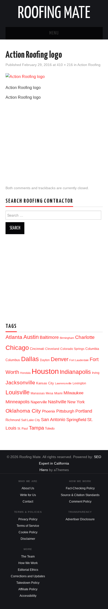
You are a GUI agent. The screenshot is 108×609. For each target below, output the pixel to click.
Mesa (49, 393)
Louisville (18, 392)
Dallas (30, 358)
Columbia (92, 349)
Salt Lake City (30, 420)
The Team (28, 556)
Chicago (17, 347)
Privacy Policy (27, 519)
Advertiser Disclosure (80, 519)
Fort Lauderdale (79, 360)
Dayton (45, 360)
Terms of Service (28, 526)
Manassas (38, 393)
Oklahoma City (23, 411)
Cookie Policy (28, 532)
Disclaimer (28, 539)
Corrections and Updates (28, 576)
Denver (59, 359)
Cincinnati (37, 349)
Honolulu (25, 372)
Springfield (76, 419)
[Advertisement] (54, 139)
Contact (28, 501)
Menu (54, 33)
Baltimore (49, 337)
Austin (31, 337)
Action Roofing (88, 65)
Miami (58, 393)
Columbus (13, 360)
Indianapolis (75, 372)
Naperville (39, 402)
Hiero (43, 470)
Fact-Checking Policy (80, 488)
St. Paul (22, 428)
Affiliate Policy (27, 589)
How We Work (28, 563)
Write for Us (28, 495)
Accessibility (28, 596)
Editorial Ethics (28, 570)
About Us (28, 488)
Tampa (36, 428)
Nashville (57, 401)
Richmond (13, 420)
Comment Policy (80, 501)
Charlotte (85, 337)
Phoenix (48, 411)
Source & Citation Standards (80, 495)
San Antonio (53, 419)
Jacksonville (20, 382)
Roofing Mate (54, 13)
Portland (83, 411)
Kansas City (45, 383)
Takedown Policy (27, 583)
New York (76, 402)
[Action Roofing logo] (25, 76)
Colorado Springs (72, 349)
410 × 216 (65, 65)
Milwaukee (73, 393)
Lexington (79, 383)
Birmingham (67, 337)
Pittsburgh (65, 411)
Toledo (50, 428)
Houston (45, 371)
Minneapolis (18, 401)
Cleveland (52, 349)
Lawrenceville (63, 383)
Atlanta (14, 337)
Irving (95, 373)
